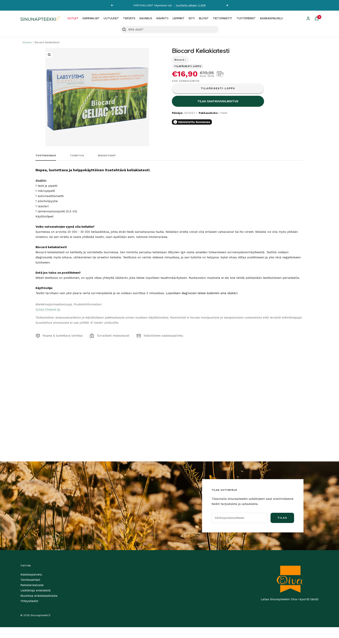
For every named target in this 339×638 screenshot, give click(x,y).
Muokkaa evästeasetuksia (38, 595)
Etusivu (27, 42)
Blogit (204, 18)
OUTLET (72, 18)
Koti (192, 18)
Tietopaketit (222, 18)
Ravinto (162, 18)
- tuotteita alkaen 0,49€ (190, 5)
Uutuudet (111, 18)
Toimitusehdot (30, 580)
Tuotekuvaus (46, 155)
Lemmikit (179, 18)
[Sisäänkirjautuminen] (308, 18)
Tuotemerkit (246, 18)
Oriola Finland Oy (48, 309)
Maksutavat (107, 155)
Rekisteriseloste (32, 585)
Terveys (129, 18)
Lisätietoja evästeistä (35, 590)
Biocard (180, 59)
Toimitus (77, 155)
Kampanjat (91, 18)
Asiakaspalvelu (271, 18)
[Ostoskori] (317, 18)
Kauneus (145, 18)
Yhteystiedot (29, 601)
